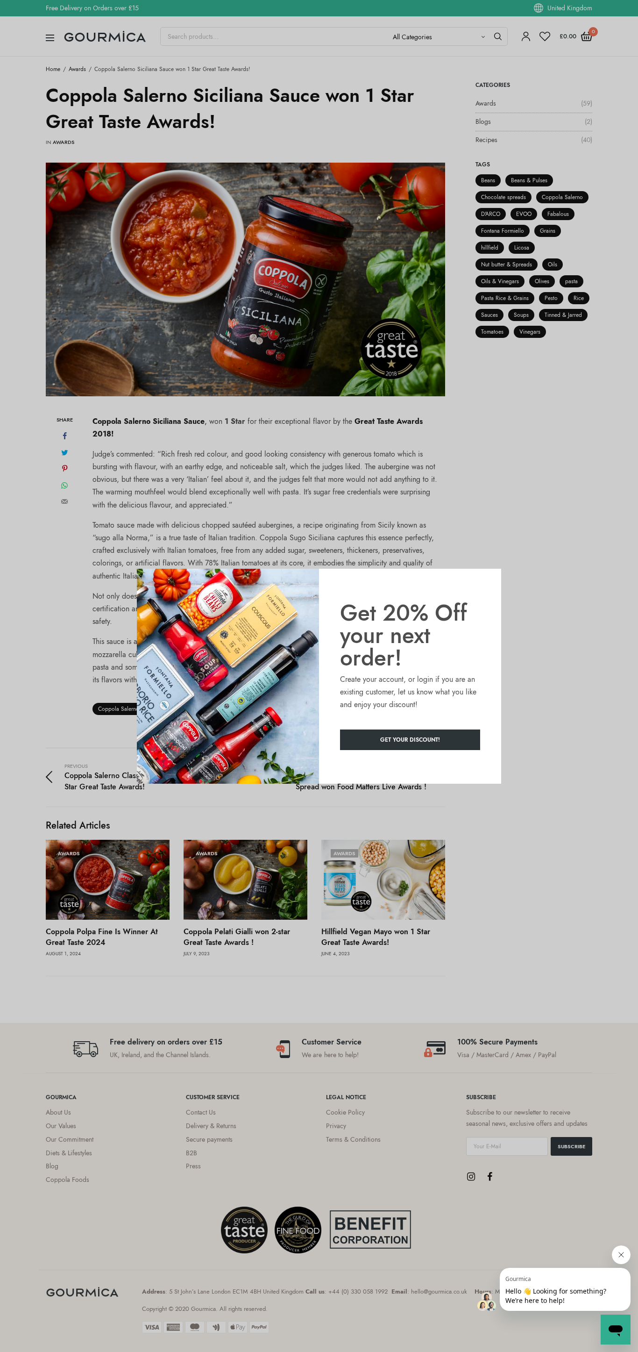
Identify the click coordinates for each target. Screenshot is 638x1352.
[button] (410, 740)
